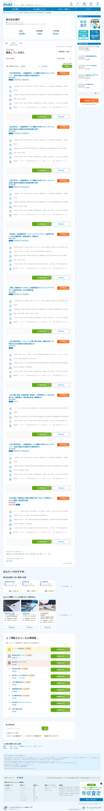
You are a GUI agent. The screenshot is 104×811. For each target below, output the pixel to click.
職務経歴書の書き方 (79, 787)
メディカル (22, 790)
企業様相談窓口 (23, 766)
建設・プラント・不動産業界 (17, 746)
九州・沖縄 (35, 798)
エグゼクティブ (23, 796)
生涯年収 (76, 791)
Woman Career (23, 800)
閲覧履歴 (71, 5)
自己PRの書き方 (69, 788)
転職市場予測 (78, 793)
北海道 (34, 787)
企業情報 (71, 795)
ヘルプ (98, 777)
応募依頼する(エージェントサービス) (63, 73)
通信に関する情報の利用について (58, 777)
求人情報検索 (7, 788)
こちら (24, 768)
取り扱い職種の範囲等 (70, 777)
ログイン (97, 5)
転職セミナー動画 (48, 790)
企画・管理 (12, 554)
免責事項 (88, 777)
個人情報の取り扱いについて (15, 809)
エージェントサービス (9, 790)
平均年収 (71, 791)
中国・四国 (35, 796)
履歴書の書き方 (70, 787)
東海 (11, 748)
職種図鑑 (66, 795)
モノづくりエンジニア (24, 788)
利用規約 (49, 777)
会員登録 (90, 5)
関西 (34, 795)
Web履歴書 (84, 5)
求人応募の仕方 (77, 788)
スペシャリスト (23, 795)
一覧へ (96, 93)
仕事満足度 (72, 793)
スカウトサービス (8, 791)
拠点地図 (85, 803)
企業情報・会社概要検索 (24, 12)
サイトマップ (93, 777)
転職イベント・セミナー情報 (50, 787)
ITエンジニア (23, 787)
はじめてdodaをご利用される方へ (89, 104)
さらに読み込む (65, 586)
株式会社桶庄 (33, 12)
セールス (22, 791)
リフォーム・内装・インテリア (35, 746)
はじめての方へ (8, 787)
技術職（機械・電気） (20, 554)
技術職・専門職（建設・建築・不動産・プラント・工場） (38, 554)
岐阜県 (7, 561)
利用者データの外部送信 (80, 777)
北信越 (34, 793)
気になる (77, 5)
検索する (67, 66)
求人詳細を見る (41, 116)
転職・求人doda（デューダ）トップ (10, 12)
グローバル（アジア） (24, 798)
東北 (34, 788)
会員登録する (89, 100)
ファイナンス (23, 793)
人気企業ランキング (64, 791)
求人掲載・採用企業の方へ (94, 803)
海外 (34, 800)
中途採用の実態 (66, 793)
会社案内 (79, 803)
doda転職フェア (48, 788)
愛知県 (11, 561)
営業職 (7, 554)
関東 (34, 790)
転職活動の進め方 (62, 787)
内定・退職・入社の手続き (70, 790)
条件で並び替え (61, 58)
